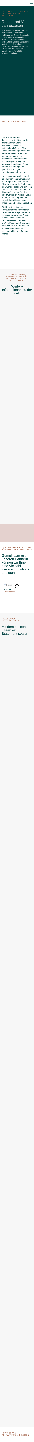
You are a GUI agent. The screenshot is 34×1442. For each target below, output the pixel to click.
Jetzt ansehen (9, 592)
